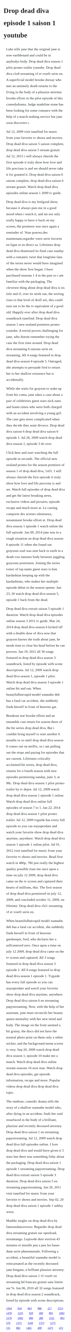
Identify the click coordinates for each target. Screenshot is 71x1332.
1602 (20, 1318)
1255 (20, 1313)
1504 (9, 1308)
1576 (9, 1318)
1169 (30, 1323)
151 (8, 1328)
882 (18, 1328)
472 (61, 1328)
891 (51, 1313)
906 (31, 1318)
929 (31, 1313)
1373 (41, 1323)
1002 (61, 1313)
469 (41, 1313)
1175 (52, 1323)
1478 (9, 1313)
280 (41, 1318)
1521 (51, 1318)
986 (40, 1308)
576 (8, 1323)
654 (20, 1308)
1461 (29, 1328)
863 (62, 1318)
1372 (19, 1323)
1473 (50, 1328)
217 (50, 1308)
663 (30, 1308)
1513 (60, 1308)
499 (40, 1328)
